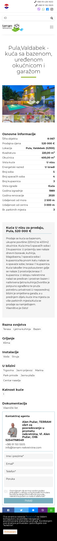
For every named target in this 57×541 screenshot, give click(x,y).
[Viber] (43, 510)
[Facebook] (8, 510)
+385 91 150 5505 (45, 5)
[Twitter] (21, 510)
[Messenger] (33, 510)
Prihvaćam (10, 531)
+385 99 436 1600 (44, 2)
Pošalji (28, 500)
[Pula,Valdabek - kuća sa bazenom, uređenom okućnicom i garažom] (28, 100)
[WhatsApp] (51, 510)
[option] (9, 118)
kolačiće (31, 516)
